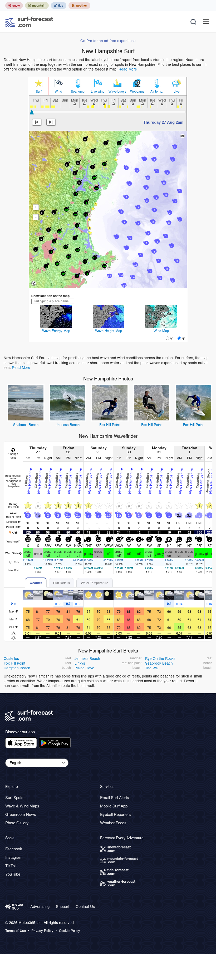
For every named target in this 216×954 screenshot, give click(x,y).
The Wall (152, 667)
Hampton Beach (17, 667)
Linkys (80, 663)
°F (183, 338)
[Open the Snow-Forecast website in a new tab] (14, 5)
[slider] (31, 111)
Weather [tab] (36, 582)
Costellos (11, 658)
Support (62, 906)
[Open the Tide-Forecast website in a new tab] (58, 5)
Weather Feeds (113, 822)
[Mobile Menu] (206, 22)
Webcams (137, 91)
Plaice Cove (84, 667)
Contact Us (85, 906)
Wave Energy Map (56, 330)
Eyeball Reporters (115, 814)
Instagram (14, 857)
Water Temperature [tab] (94, 582)
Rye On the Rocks (160, 658)
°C (172, 338)
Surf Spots (14, 797)
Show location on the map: (51, 295)
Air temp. (156, 91)
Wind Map (161, 330)
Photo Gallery (17, 822)
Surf (39, 91)
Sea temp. (78, 91)
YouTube (12, 874)
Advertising (40, 906)
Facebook (13, 848)
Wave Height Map (108, 330)
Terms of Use (15, 930)
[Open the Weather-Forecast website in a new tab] (79, 5)
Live (177, 91)
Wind (58, 91)
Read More (128, 69)
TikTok (11, 865)
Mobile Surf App (113, 806)
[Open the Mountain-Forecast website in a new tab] (37, 5)
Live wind (98, 91)
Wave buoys (117, 91)
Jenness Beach (68, 424)
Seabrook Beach (25, 424)
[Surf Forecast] (29, 22)
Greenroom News (20, 814)
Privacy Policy (42, 930)
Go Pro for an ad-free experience (108, 40)
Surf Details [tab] (61, 582)
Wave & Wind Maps (22, 806)
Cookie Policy (69, 930)
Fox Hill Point (109, 424)
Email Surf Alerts (114, 797)
